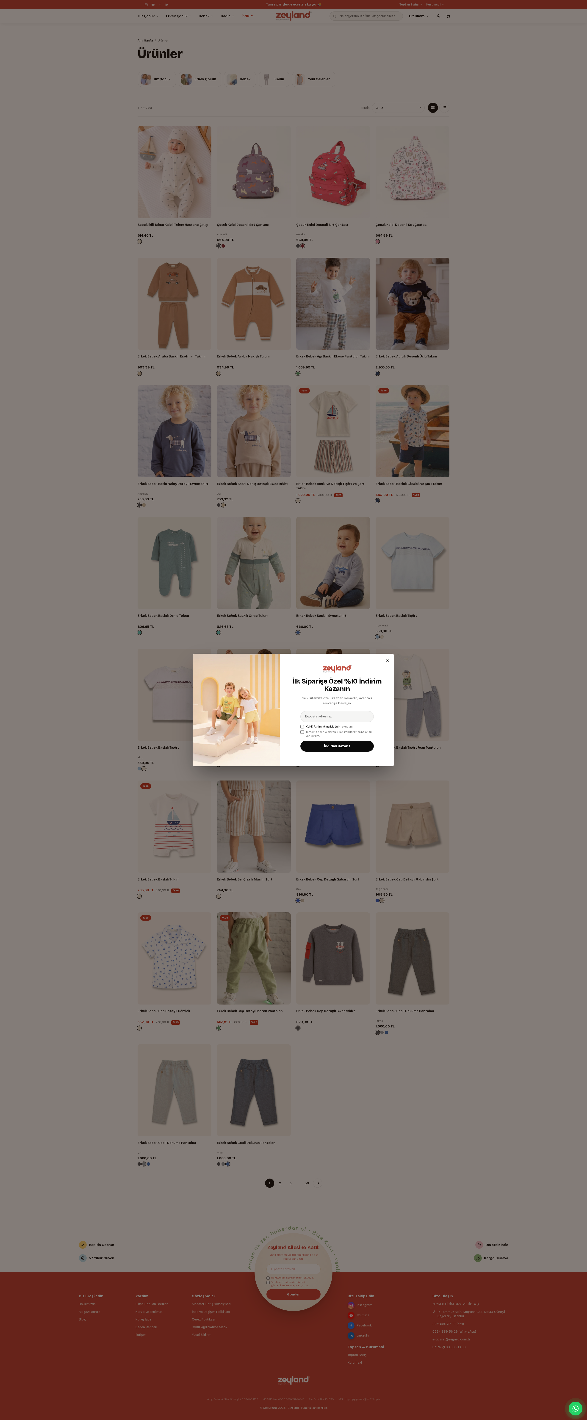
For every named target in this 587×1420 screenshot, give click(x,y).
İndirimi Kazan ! (337, 746)
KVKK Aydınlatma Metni (322, 726)
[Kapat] (387, 660)
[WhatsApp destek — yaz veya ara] (575, 1408)
